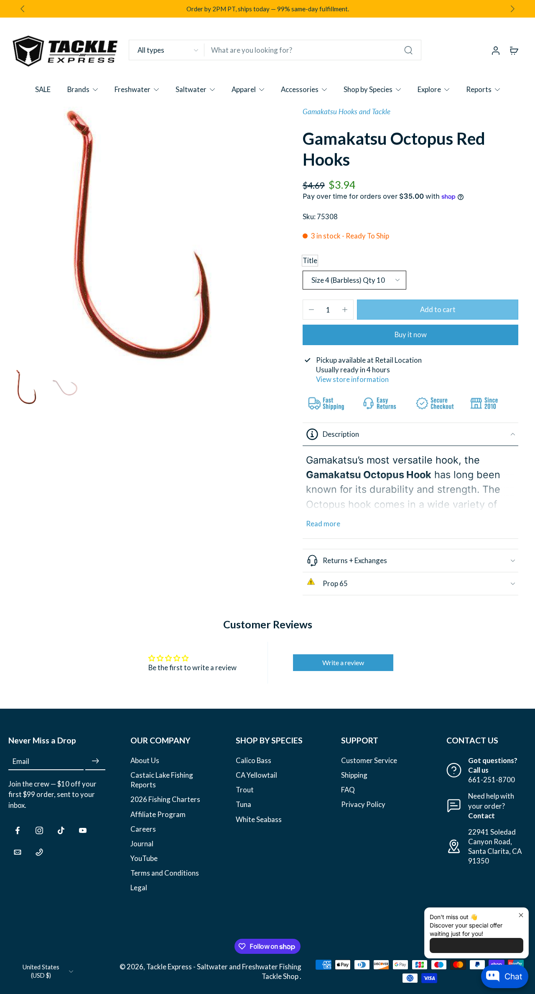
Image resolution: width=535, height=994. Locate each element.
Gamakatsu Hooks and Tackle (346, 111)
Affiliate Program (158, 814)
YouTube (144, 858)
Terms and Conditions (164, 872)
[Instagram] (39, 830)
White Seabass (259, 819)
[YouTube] (83, 830)
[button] (437, 310)
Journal (141, 843)
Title (310, 260)
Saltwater (191, 89)
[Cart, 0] (514, 50)
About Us (144, 760)
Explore (429, 89)
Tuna (243, 804)
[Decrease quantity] (311, 309)
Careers (143, 829)
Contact (481, 815)
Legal (138, 887)
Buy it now (411, 334)
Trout (245, 790)
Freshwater (132, 89)
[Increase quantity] (344, 309)
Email (21, 761)
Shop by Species (368, 89)
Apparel (244, 89)
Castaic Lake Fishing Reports (161, 780)
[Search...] (408, 50)
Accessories (299, 89)
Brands (78, 89)
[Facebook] (17, 830)
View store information (352, 379)
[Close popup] (521, 915)
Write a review (343, 662)
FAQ (348, 790)
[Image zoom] (138, 236)
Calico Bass (253, 760)
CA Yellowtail (256, 775)
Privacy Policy (363, 804)
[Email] (17, 852)
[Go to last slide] (22, 8)
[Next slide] (512, 8)
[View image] (26, 387)
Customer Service (369, 760)
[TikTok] (61, 830)
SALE (43, 89)
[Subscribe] (95, 761)
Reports (479, 89)
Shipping (354, 775)
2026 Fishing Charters (165, 799)
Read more (323, 523)
